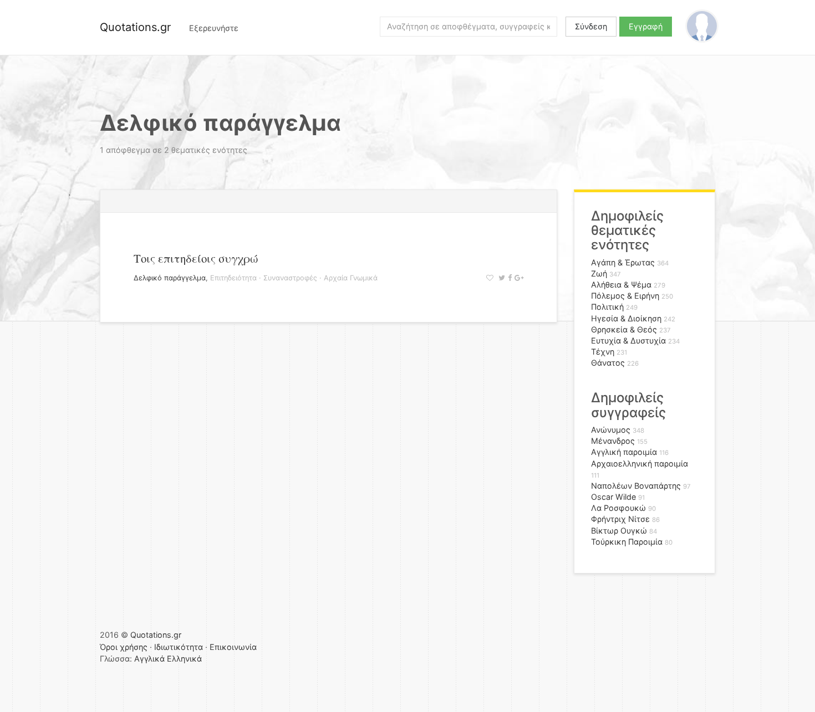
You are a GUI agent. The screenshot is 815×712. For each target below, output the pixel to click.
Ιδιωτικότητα (178, 647)
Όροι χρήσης (123, 647)
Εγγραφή (646, 26)
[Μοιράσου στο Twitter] (500, 278)
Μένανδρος (613, 440)
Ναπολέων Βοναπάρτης (636, 485)
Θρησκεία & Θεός (624, 329)
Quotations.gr (135, 27)
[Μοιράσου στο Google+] (517, 278)
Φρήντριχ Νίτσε (620, 519)
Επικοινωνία (233, 647)
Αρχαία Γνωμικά (351, 278)
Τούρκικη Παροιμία (627, 541)
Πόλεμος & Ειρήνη (625, 295)
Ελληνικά (184, 658)
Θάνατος (608, 362)
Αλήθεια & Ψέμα (621, 284)
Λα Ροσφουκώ (618, 508)
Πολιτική (607, 306)
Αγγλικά (149, 658)
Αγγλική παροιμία (624, 452)
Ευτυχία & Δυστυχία (628, 340)
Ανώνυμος (610, 429)
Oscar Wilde (613, 496)
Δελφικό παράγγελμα (170, 278)
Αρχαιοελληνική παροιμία (639, 463)
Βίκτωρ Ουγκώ (619, 530)
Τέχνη (602, 351)
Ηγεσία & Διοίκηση (626, 318)
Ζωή (599, 273)
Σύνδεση (591, 26)
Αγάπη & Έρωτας (623, 262)
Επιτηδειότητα (233, 278)
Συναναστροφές (290, 278)
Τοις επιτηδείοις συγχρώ (196, 258)
